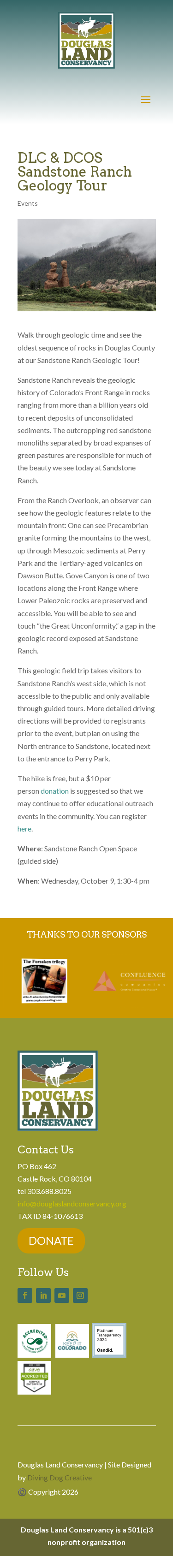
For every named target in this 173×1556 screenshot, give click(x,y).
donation (55, 790)
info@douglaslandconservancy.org (72, 1203)
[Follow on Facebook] (25, 1295)
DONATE (51, 1240)
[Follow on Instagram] (80, 1295)
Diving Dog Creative (59, 1477)
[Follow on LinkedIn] (43, 1295)
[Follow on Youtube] (61, 1295)
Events (28, 203)
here (24, 828)
